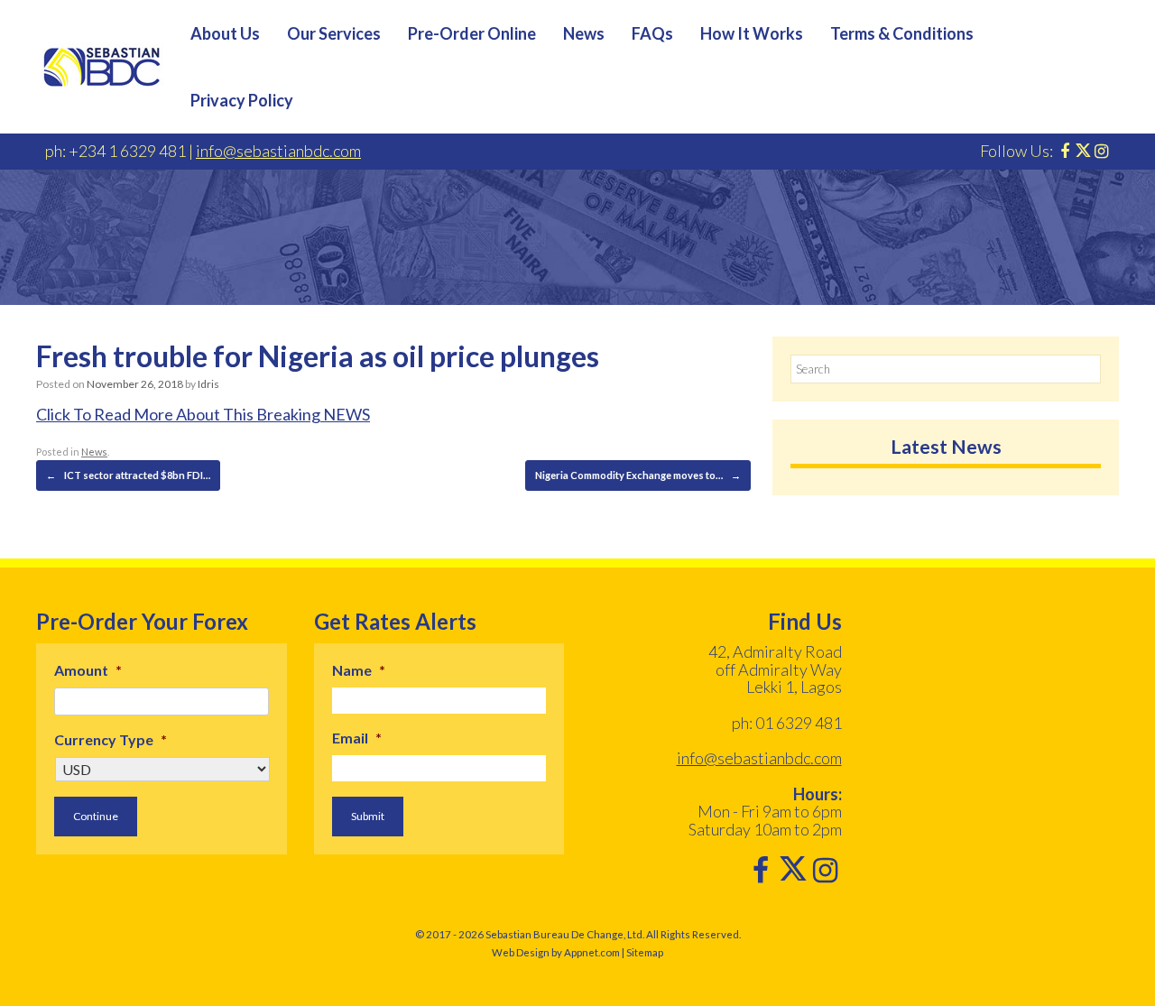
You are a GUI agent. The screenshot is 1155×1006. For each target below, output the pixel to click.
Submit (367, 816)
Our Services (334, 33)
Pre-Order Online (472, 33)
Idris (208, 384)
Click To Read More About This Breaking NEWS (203, 414)
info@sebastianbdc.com (278, 151)
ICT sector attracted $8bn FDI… (128, 475)
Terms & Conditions (902, 33)
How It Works (751, 33)
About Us (225, 33)
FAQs (652, 33)
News (584, 33)
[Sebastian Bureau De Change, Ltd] (102, 66)
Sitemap (644, 952)
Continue (95, 816)
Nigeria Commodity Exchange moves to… (638, 475)
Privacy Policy (241, 100)
